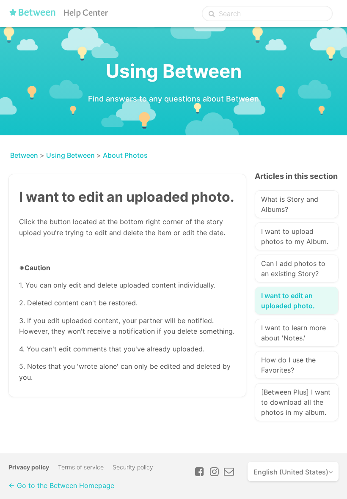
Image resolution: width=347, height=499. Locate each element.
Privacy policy (28, 467)
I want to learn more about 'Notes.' (293, 333)
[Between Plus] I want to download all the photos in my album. (295, 402)
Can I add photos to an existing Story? (293, 268)
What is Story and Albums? (289, 204)
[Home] (60, 15)
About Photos (125, 155)
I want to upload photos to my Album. (294, 236)
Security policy (133, 467)
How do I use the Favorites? (288, 365)
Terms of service (81, 467)
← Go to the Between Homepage (61, 485)
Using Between (70, 155)
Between (24, 155)
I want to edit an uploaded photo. (288, 300)
